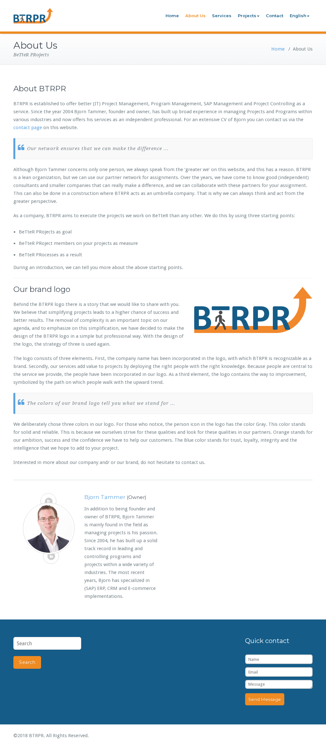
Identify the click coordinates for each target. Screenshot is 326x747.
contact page (27, 127)
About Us (195, 15)
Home (172, 15)
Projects (247, 15)
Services (221, 15)
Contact (274, 15)
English (298, 15)
